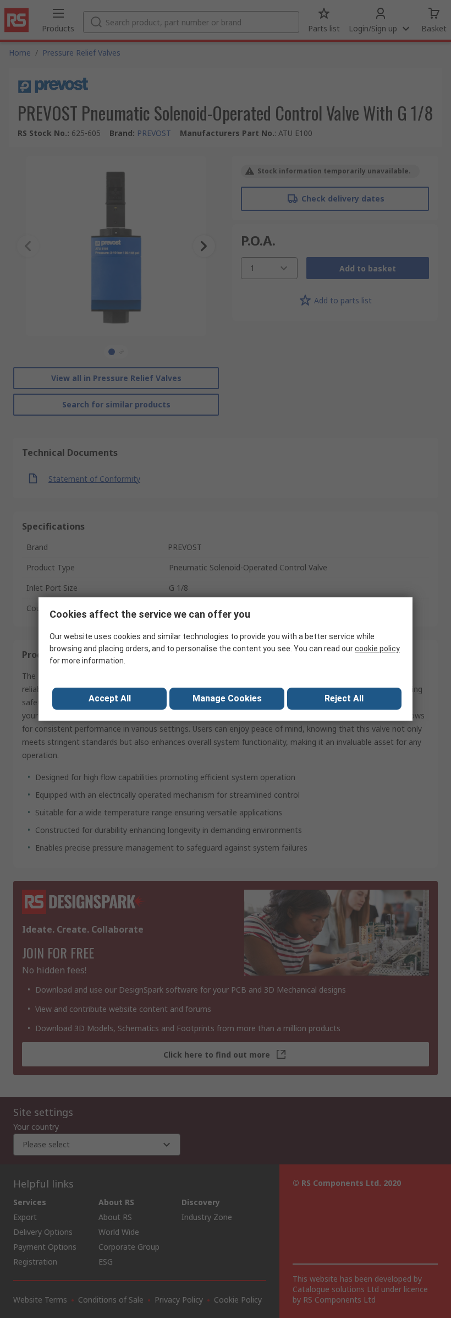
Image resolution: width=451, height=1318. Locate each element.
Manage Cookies (227, 698)
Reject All (344, 698)
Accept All (110, 698)
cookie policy (377, 648)
